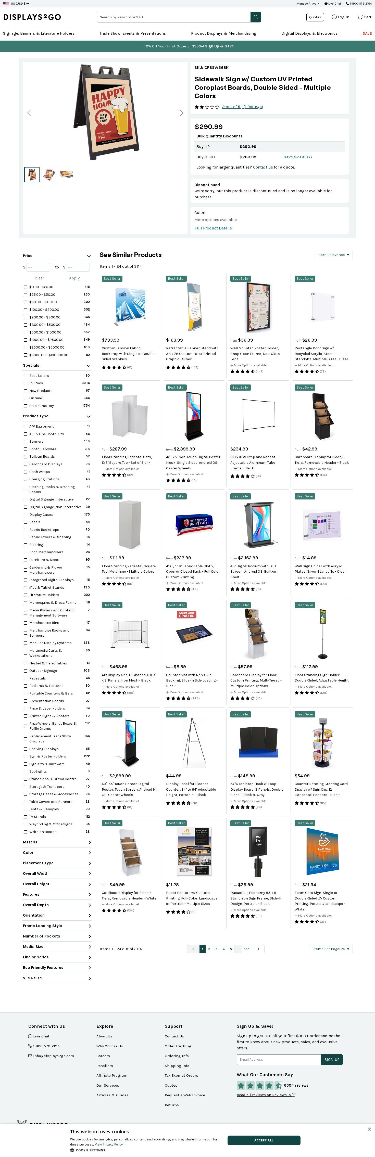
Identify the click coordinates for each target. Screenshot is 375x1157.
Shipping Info (177, 1065)
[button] (256, 17)
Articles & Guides (112, 1095)
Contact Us (174, 1036)
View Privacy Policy (109, 1144)
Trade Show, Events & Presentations (132, 33)
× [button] (369, 1129)
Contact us (263, 167)
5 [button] (231, 949)
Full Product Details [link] (213, 228)
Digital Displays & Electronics (309, 33)
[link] (269, 87)
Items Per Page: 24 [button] (329, 949)
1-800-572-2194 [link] (46, 1046)
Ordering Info (177, 1055)
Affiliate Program (111, 1075)
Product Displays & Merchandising (223, 33)
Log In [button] (343, 17)
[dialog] (187, 1140)
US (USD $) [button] (19, 3)
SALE (367, 33)
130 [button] (246, 949)
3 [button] (217, 949)
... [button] (238, 949)
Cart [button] (367, 17)
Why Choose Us (109, 1046)
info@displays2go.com (53, 1055)
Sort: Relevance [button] (331, 255)
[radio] (32, 174)
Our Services (107, 1085)
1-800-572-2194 (361, 3)
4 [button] (224, 949)
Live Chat (334, 3)
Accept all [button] (263, 1140)
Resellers (104, 1065)
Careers (103, 1055)
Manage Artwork (308, 3)
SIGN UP (332, 1059)
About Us (104, 1036)
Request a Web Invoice (185, 1095)
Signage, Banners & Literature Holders (38, 33)
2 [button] (209, 949)
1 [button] (202, 949)
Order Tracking (178, 1046)
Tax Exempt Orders (181, 1075)
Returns (172, 1105)
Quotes (315, 17)
